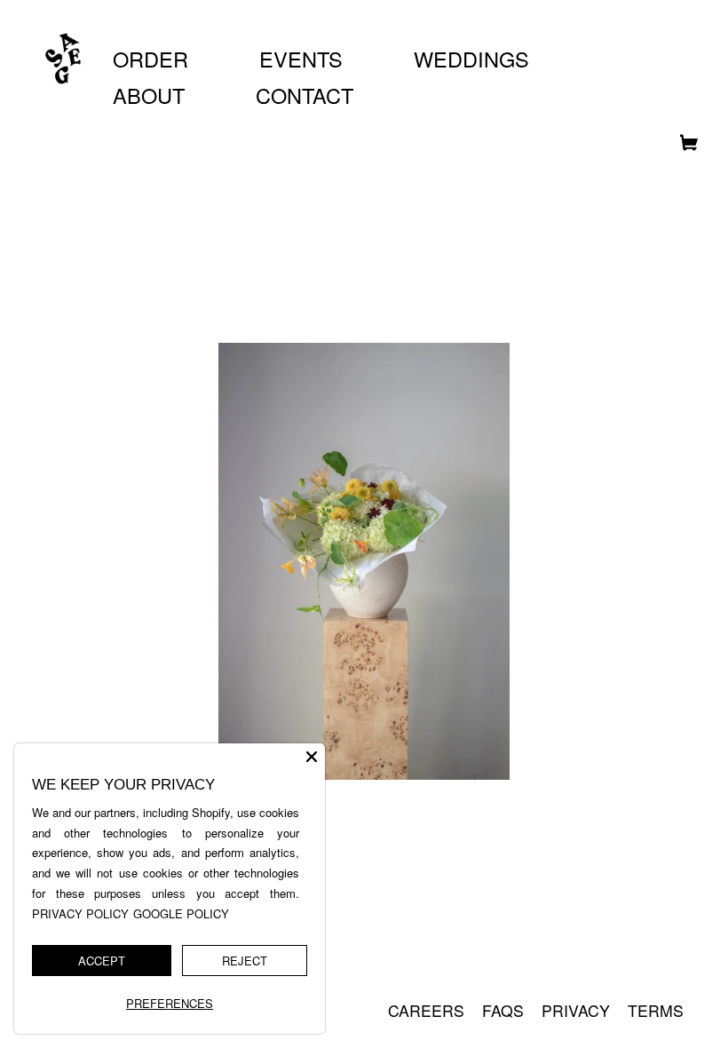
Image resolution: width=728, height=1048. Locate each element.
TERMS (656, 1010)
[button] (682, 146)
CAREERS (426, 1010)
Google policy (181, 913)
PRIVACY (576, 1010)
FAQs (503, 1010)
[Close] (311, 757)
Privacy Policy (80, 913)
